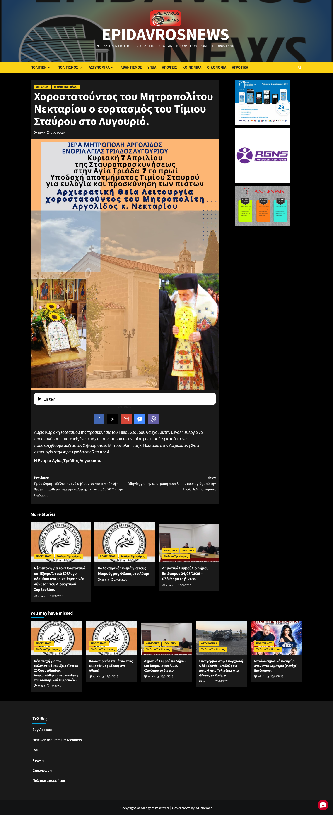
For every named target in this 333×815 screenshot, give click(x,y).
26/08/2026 (184, 585)
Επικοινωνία (42, 770)
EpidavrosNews (165, 35)
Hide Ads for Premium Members (57, 740)
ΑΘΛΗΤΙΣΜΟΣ (131, 67)
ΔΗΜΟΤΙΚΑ (170, 550)
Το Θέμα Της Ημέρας (65, 87)
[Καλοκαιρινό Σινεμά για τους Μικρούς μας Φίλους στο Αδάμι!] (124, 542)
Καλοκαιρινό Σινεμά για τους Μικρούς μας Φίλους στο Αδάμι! (124, 571)
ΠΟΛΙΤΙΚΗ (39, 67)
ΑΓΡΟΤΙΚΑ (240, 67)
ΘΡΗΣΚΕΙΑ (42, 87)
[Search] (299, 67)
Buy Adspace (42, 729)
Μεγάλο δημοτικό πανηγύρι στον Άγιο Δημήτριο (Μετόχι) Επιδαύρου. (275, 666)
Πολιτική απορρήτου (48, 780)
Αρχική (38, 760)
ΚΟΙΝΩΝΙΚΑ (192, 67)
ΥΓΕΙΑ (151, 67)
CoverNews (181, 808)
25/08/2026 (221, 681)
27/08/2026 (56, 596)
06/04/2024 (58, 132)
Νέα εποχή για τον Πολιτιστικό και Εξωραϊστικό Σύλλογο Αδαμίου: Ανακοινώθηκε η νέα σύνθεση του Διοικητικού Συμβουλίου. (59, 579)
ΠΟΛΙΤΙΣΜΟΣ (68, 67)
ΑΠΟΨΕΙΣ (169, 67)
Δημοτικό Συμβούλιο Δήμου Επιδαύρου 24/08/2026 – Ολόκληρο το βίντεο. (185, 574)
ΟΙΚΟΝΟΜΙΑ (216, 67)
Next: (172, 483)
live (35, 750)
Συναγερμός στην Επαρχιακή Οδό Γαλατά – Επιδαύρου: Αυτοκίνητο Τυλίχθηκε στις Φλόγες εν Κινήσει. (221, 668)
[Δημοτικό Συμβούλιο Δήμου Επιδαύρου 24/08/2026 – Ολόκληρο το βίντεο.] (189, 542)
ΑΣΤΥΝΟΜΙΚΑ (99, 67)
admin (41, 132)
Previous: (78, 486)
